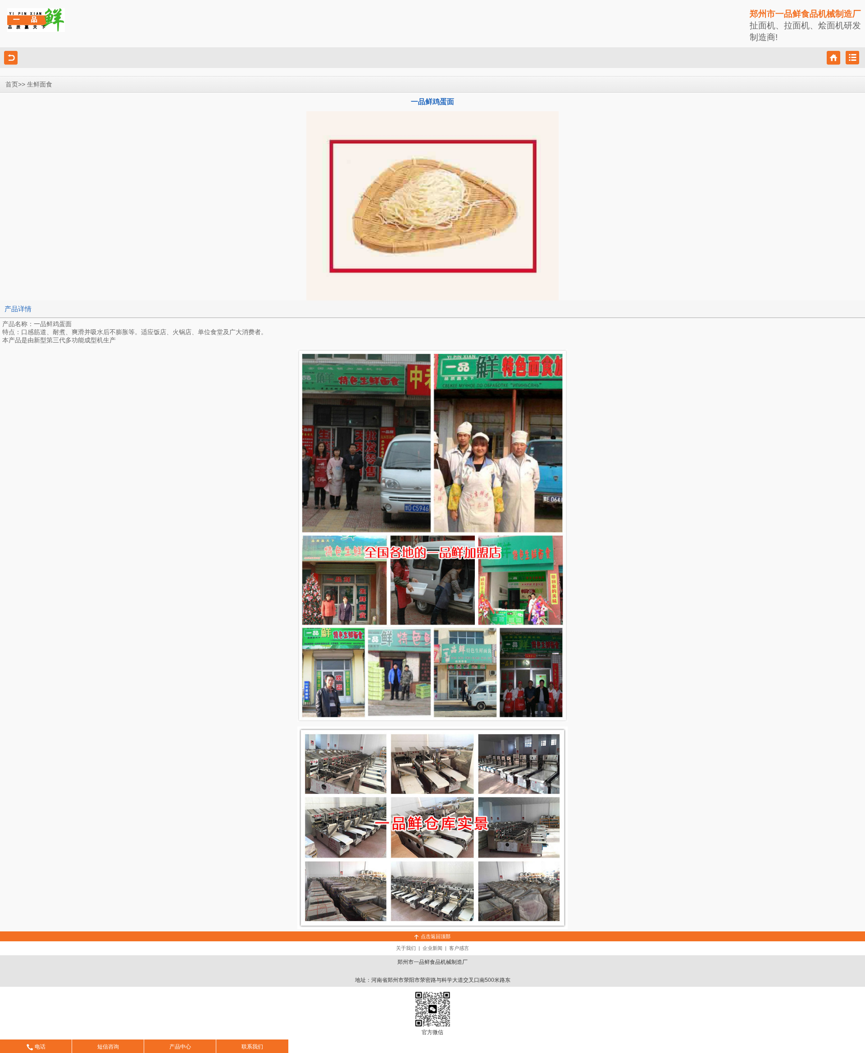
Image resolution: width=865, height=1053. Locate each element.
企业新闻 (432, 948)
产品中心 (180, 1047)
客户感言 (459, 948)
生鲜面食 (39, 84)
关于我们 (406, 948)
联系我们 (252, 1047)
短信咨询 (108, 1047)
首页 (11, 84)
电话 (40, 1047)
